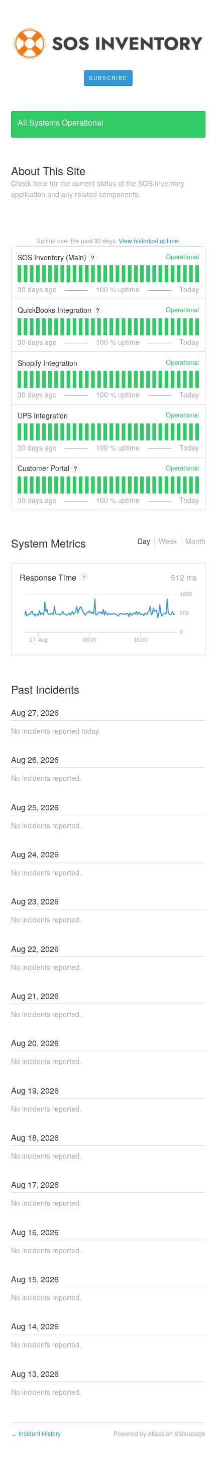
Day (144, 541)
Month (195, 541)
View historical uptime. (149, 240)
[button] (108, 78)
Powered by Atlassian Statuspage (159, 1433)
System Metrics (48, 543)
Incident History (36, 1433)
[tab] (19, 273)
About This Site (48, 170)
